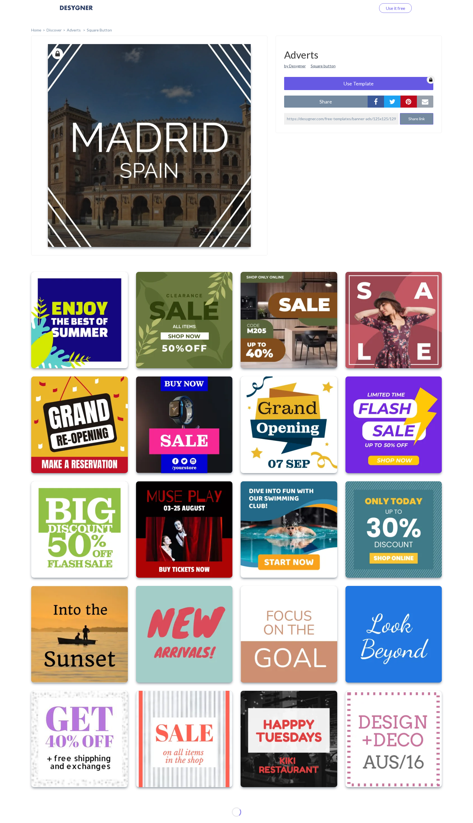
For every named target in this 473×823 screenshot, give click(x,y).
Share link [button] (416, 118)
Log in (363, 8)
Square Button (99, 30)
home (36, 30)
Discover (54, 30)
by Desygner (295, 66)
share (325, 102)
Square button (323, 66)
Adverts (74, 30)
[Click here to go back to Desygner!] (76, 11)
